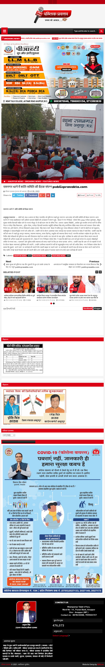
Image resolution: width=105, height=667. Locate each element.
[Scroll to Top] (101, 663)
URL (99, 195)
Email (82, 195)
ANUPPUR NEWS (22, 256)
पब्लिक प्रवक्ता (6, 664)
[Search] (101, 31)
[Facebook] (55, 2)
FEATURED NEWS (61, 256)
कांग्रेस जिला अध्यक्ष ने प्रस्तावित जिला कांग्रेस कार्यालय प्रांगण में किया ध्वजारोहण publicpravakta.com (18, 297)
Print (91, 195)
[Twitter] (50, 2)
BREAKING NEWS (42, 256)
